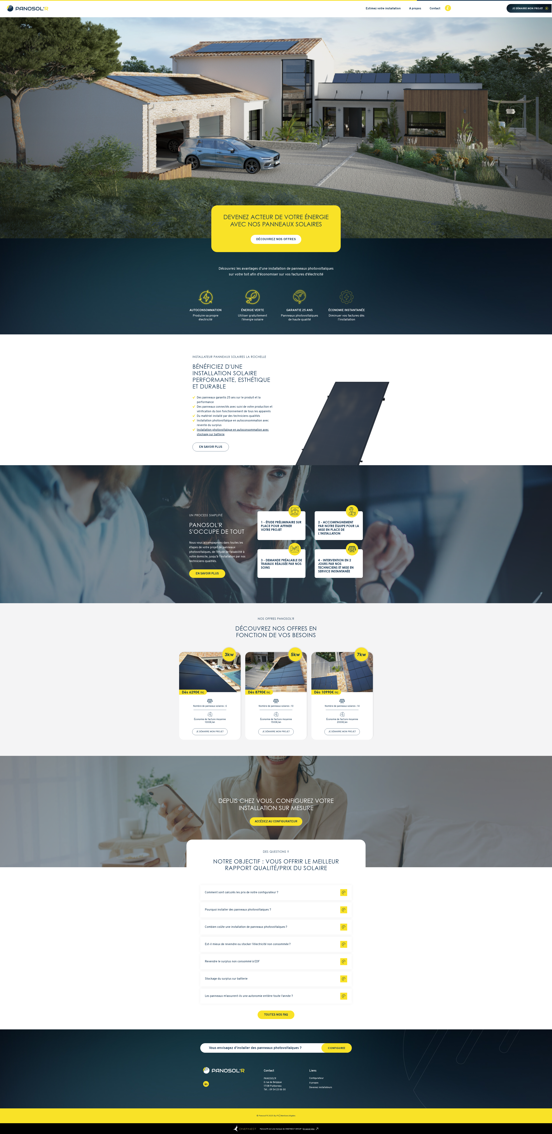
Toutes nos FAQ (276, 1015)
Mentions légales (287, 1116)
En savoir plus (210, 447)
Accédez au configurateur (276, 821)
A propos (415, 9)
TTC (202, 692)
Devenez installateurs (320, 1087)
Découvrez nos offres (276, 239)
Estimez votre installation (383, 9)
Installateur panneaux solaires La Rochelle (229, 357)
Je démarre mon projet (527, 8)
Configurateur (316, 1078)
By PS (276, 1116)
